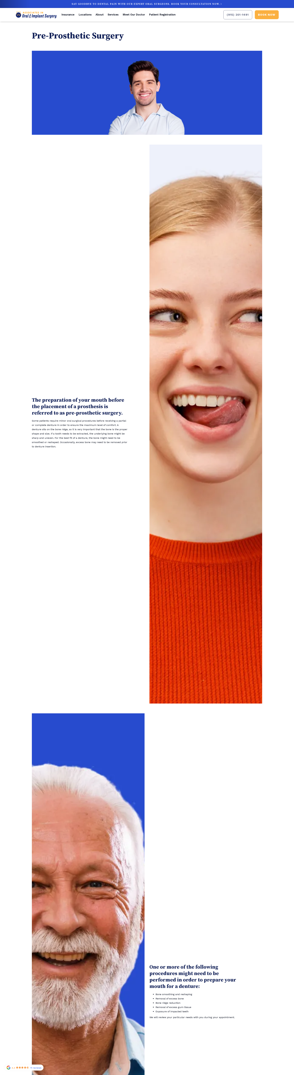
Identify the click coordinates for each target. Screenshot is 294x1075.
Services (113, 14)
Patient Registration (162, 14)
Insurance (67, 14)
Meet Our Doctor (134, 14)
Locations (85, 14)
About (100, 14)
